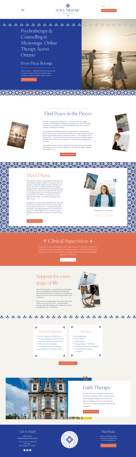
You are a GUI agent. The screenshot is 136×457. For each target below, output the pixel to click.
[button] (120, 191)
